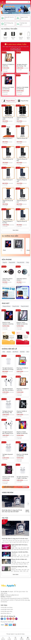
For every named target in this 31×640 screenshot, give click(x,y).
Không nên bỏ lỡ (9, 349)
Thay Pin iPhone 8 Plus (21, 118)
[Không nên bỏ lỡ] (15, 487)
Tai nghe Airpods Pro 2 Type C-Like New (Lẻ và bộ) (22, 477)
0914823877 (8, 596)
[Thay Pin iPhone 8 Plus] (23, 111)
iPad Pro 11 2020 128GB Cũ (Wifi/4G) (22, 432)
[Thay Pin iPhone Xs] (8, 152)
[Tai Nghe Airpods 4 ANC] (8, 447)
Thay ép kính (12, 262)
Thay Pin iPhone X (7, 138)
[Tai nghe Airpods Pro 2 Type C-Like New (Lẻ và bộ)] (23, 470)
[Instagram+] (7, 619)
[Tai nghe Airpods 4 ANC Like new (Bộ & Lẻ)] (8, 382)
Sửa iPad (22, 351)
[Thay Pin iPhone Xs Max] (23, 152)
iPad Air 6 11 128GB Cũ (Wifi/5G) (8, 65)
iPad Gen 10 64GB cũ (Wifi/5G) (22, 368)
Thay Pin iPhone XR (22, 138)
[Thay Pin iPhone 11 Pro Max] (8, 214)
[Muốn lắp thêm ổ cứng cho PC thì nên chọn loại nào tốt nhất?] (13, 501)
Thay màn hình (20, 262)
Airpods (9, 351)
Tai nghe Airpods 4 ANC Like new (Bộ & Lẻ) (7, 389)
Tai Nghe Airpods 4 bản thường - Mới (22, 65)
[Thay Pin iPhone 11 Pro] (23, 194)
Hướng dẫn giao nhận (6, 611)
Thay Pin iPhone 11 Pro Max (7, 222)
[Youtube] (10, 619)
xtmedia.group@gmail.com (11, 595)
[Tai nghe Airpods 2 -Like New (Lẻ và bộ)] (8, 361)
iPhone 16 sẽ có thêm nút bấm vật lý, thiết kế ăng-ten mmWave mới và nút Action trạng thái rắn (19, 559)
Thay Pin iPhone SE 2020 (7, 118)
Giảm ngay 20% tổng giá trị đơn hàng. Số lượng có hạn (15, 46)
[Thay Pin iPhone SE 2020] (8, 111)
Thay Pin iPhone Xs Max (22, 159)
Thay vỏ (28, 262)
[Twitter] (5, 619)
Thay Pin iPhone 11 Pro (22, 201)
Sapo (23, 634)
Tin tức (5, 518)
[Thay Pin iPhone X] (8, 131)
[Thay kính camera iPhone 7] (23, 272)
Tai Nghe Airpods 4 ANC (7, 455)
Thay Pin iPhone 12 (22, 221)
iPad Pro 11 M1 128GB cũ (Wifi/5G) (8, 88)
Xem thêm (15, 230)
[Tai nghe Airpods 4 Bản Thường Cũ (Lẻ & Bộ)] (8, 425)
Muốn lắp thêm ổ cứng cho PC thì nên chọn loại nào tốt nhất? (12, 510)
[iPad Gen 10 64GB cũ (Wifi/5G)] (23, 361)
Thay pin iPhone (10, 100)
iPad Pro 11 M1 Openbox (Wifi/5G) (7, 323)
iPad (4, 351)
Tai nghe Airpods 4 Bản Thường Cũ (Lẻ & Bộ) (8, 432)
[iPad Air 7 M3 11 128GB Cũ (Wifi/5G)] (23, 315)
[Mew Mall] (15, 9)
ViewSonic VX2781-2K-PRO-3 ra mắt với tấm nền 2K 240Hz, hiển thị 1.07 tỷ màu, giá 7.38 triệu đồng (20, 552)
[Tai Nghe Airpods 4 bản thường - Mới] (23, 57)
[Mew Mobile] (8, 292)
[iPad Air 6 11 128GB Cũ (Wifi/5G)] (8, 57)
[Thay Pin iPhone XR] (23, 131)
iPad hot (5, 303)
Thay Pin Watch (24, 306)
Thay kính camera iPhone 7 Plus (7, 279)
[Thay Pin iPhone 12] (23, 214)
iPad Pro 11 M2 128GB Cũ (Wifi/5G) (22, 88)
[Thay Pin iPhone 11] (8, 173)
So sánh (5, 71)
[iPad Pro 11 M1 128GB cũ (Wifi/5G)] (8, 80)
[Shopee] (13, 619)
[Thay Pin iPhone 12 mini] (23, 173)
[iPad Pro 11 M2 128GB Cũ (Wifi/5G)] (23, 80)
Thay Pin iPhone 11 (7, 180)
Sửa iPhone (7, 259)
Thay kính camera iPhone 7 (22, 279)
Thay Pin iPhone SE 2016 (7, 201)
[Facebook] (2, 619)
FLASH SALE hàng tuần (16, 44)
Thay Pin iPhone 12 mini (22, 180)
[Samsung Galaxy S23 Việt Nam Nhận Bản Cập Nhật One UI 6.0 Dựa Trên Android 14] (6, 569)
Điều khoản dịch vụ (6, 613)
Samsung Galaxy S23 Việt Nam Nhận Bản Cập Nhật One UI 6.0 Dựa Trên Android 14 (20, 566)
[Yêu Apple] (2, 2)
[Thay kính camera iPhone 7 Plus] (8, 272)
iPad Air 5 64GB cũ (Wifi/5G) (22, 411)
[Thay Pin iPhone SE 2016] (8, 194)
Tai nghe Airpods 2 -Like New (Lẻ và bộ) (7, 368)
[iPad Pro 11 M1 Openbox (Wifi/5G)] (8, 315)
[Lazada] (16, 619)
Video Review (7, 492)
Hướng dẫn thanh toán (7, 609)
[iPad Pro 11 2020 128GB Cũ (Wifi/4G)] (23, 425)
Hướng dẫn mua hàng (6, 607)
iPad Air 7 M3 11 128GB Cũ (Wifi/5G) (22, 323)
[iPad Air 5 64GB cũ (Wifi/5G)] (23, 404)
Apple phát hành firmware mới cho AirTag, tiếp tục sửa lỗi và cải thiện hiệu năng (19, 545)
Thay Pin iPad (24, 100)
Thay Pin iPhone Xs (7, 159)
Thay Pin (5, 262)
